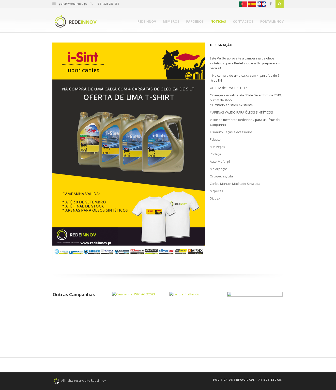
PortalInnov (272, 21)
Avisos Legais (270, 379)
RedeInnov (146, 21)
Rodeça (215, 154)
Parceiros (195, 21)
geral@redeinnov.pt (73, 3)
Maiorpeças (219, 169)
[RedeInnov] (75, 21)
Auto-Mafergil (220, 161)
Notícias (218, 21)
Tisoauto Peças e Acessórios (231, 132)
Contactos (243, 21)
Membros (171, 21)
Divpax (215, 198)
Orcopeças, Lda (221, 176)
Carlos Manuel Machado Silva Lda (235, 183)
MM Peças (217, 146)
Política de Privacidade (234, 379)
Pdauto (215, 139)
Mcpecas (216, 191)
